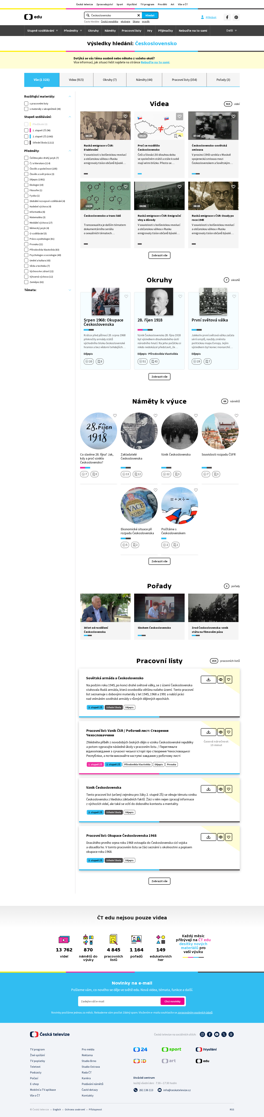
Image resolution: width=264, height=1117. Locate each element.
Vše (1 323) (42, 80)
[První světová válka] (213, 330)
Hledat (149, 15)
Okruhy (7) (110, 80)
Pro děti (162, 4)
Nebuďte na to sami (155, 62)
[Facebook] (227, 17)
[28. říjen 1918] (159, 330)
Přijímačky (165, 30)
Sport (120, 4)
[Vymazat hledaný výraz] (138, 15)
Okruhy (93, 30)
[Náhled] (220, 679)
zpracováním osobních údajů (195, 1012)
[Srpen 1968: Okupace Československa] (105, 330)
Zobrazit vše (159, 255)
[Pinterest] (236, 17)
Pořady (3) (223, 80)
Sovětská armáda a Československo (114, 678)
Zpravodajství (104, 4)
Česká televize (84, 4)
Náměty (110, 30)
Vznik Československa (103, 787)
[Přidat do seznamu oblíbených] (125, 116)
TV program (147, 4)
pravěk (146, 21)
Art (172, 4)
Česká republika (109, 21)
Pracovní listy (131, 30)
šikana (136, 21)
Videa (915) (76, 80)
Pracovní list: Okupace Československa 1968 (121, 835)
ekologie (125, 21)
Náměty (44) (144, 80)
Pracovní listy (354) (184, 80)
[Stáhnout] (208, 679)
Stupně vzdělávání (40, 30)
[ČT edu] (33, 18)
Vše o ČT (183, 4)
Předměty (71, 30)
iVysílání (132, 4)
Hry (149, 30)
